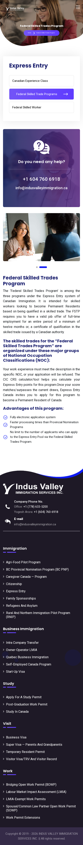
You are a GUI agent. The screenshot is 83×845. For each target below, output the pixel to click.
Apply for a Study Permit (24, 697)
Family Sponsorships (21, 598)
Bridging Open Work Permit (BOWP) (31, 784)
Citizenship (14, 584)
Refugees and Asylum (21, 606)
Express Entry (16, 591)
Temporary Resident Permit (25, 752)
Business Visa (16, 737)
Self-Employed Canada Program (28, 664)
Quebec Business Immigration (27, 657)
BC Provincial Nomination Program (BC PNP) (37, 569)
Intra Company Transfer (22, 643)
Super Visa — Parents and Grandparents (34, 744)
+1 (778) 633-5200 (35, 506)
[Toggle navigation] (78, 7)
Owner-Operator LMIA (21, 650)
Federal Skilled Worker (26, 107)
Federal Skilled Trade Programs (36, 94)
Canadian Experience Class (30, 81)
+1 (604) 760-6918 (46, 512)
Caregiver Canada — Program (26, 577)
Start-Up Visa (15, 672)
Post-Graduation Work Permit (26, 704)
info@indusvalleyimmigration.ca (41, 188)
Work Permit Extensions (23, 817)
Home (29, 33)
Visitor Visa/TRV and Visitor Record (31, 759)
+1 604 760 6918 (41, 179)
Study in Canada (17, 712)
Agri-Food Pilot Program (23, 562)
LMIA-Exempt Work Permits (26, 799)
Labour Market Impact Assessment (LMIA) (36, 792)
